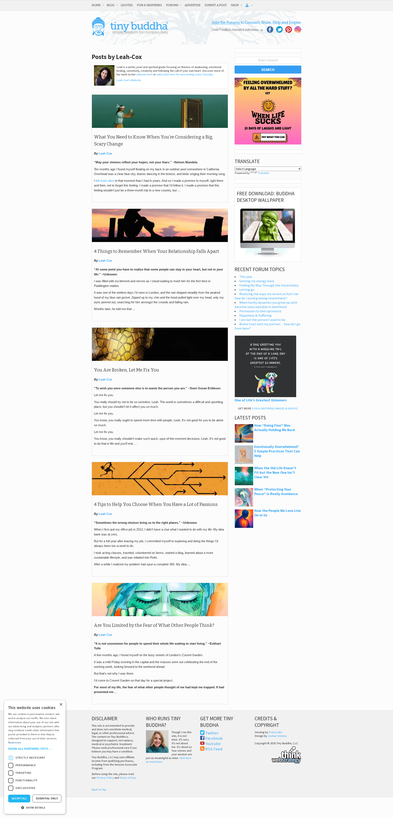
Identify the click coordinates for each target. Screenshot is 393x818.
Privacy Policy (105, 777)
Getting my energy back (256, 281)
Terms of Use (128, 777)
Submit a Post (216, 5)
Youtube (213, 743)
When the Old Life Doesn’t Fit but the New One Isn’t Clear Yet (275, 472)
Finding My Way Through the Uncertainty (268, 285)
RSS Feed (213, 749)
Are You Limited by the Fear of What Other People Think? (154, 625)
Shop (235, 5)
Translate (263, 173)
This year (245, 277)
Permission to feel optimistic (260, 311)
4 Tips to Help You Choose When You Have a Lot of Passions (156, 504)
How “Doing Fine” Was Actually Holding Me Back (274, 427)
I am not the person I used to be (262, 320)
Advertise (193, 5)
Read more (14, 742)
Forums (172, 5)
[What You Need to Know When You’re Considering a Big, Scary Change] (160, 127)
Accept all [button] (19, 798)
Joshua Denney (277, 736)
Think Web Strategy (278, 754)
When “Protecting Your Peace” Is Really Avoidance (276, 491)
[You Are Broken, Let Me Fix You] (160, 360)
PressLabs (275, 732)
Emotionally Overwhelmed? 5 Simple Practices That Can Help (277, 451)
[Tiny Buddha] (130, 35)
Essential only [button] (47, 798)
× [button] (60, 704)
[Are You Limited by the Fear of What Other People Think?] (160, 615)
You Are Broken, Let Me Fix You (126, 370)
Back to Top (99, 789)
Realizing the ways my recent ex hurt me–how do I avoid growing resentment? (267, 296)
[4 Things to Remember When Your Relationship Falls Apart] (160, 241)
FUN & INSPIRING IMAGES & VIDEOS (274, 408)
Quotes (127, 5)
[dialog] (35, 757)
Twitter (212, 733)
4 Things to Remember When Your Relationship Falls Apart (156, 251)
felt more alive (105, 180)
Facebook (214, 738)
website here (144, 74)
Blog (111, 5)
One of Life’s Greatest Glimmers (261, 400)
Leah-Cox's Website (128, 80)
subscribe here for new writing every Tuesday (185, 74)
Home (96, 5)
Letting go (246, 289)
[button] (34, 749)
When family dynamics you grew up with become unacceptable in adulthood (266, 304)
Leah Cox (105, 153)
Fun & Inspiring (149, 5)
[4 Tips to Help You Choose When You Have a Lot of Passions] (160, 494)
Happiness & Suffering (255, 315)
